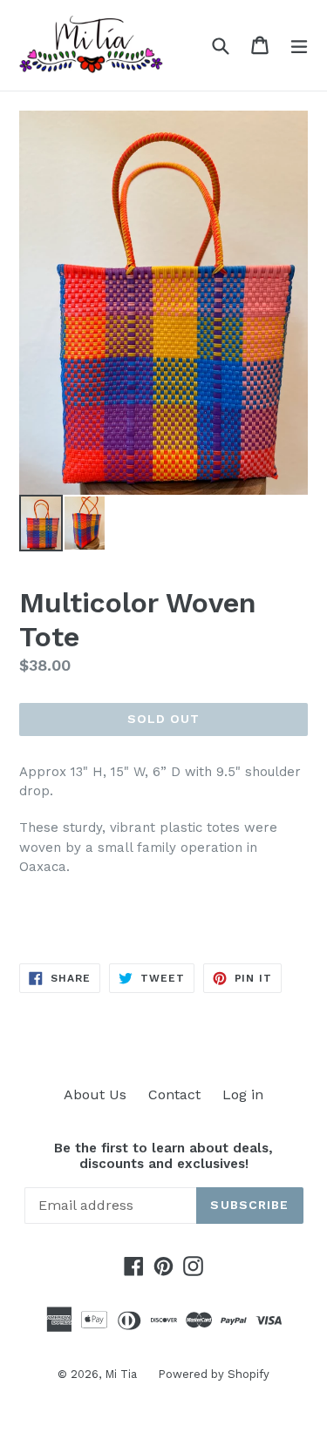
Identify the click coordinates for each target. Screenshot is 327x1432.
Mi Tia (122, 1374)
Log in (242, 1094)
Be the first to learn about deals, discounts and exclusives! (163, 1156)
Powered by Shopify (213, 1374)
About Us (95, 1094)
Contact (174, 1094)
